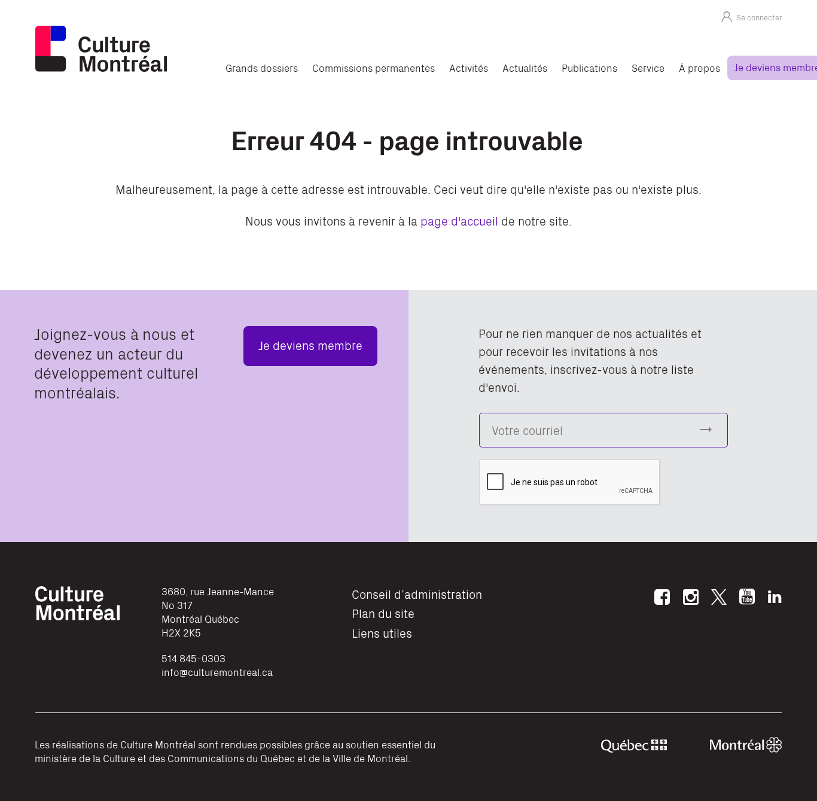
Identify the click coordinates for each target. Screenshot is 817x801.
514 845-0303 (193, 658)
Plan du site (383, 613)
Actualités (524, 67)
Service (648, 67)
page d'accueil (459, 220)
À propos (699, 67)
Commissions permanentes (373, 67)
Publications (589, 67)
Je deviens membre (310, 345)
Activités (468, 67)
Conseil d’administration (417, 593)
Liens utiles (382, 632)
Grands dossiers (261, 67)
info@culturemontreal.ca (217, 672)
